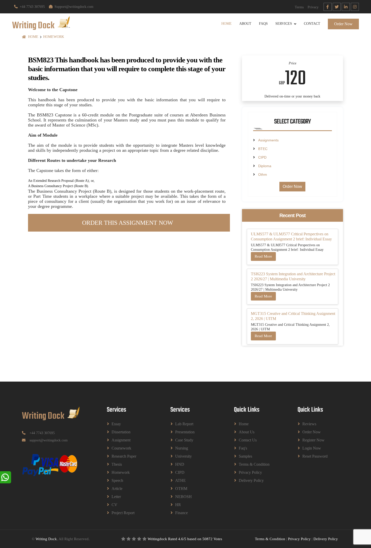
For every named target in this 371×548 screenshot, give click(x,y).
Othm (262, 174)
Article (117, 488)
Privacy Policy (250, 472)
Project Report (123, 513)
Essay (116, 424)
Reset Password (315, 456)
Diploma (264, 166)
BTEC (263, 149)
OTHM (181, 488)
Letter (116, 496)
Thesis (117, 464)
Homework (53, 37)
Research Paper (124, 456)
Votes (218, 539)
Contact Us (248, 440)
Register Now (313, 440)
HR (178, 505)
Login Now (311, 448)
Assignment (121, 440)
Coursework (121, 448)
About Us (246, 432)
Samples (245, 456)
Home (226, 24)
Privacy (313, 7)
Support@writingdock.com (74, 7)
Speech (117, 480)
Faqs (263, 24)
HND (179, 464)
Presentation (185, 432)
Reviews (309, 424)
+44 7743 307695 (32, 7)
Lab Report (184, 424)
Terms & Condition (254, 464)
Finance (181, 513)
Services (283, 24)
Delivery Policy (251, 480)
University (183, 456)
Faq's (243, 448)
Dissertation (121, 432)
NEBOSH (183, 496)
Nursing (181, 448)
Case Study (184, 440)
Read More (263, 256)
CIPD (262, 157)
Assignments (268, 140)
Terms (299, 7)
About (245, 24)
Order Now (343, 23)
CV (114, 505)
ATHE (180, 480)
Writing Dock (46, 539)
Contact (312, 24)
